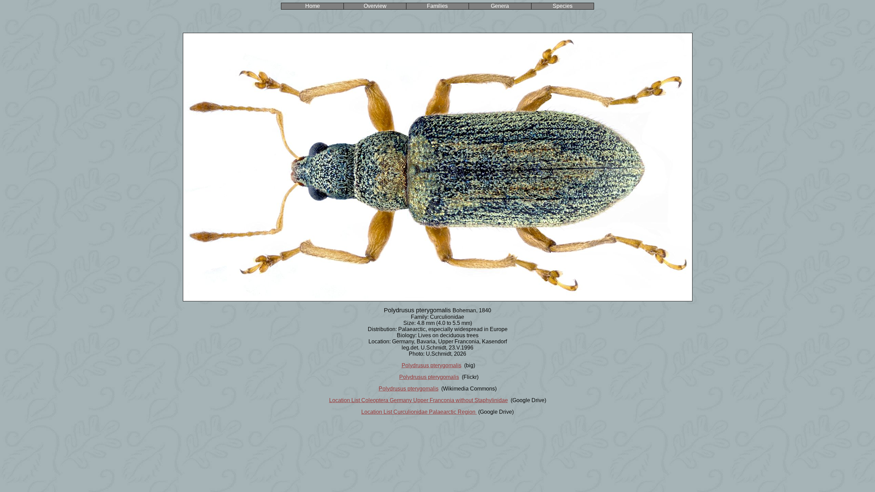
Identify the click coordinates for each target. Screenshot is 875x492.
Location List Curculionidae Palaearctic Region (419, 412)
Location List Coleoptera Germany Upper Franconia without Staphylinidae (418, 400)
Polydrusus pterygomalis (431, 365)
